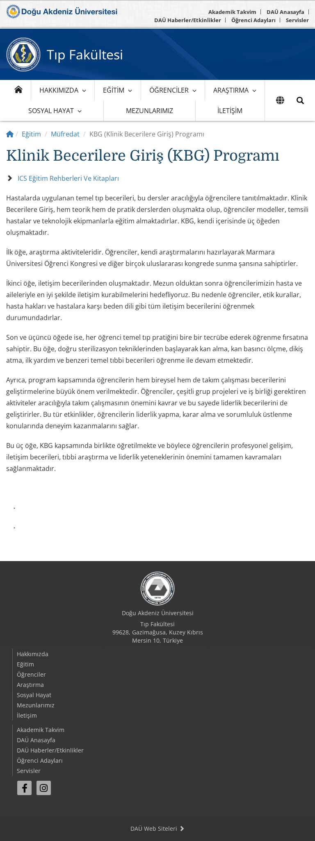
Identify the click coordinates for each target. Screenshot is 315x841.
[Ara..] (300, 100)
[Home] (10, 134)
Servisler (297, 20)
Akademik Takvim (232, 12)
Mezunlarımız (149, 110)
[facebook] (24, 788)
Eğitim (113, 90)
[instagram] (44, 788)
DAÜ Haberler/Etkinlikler (187, 20)
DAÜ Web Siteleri (154, 828)
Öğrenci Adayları (253, 20)
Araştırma (231, 90)
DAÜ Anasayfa (285, 12)
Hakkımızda (58, 90)
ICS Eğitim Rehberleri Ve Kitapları (68, 178)
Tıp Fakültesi (85, 54)
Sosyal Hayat (51, 110)
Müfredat (65, 134)
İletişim (229, 110)
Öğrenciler (169, 90)
